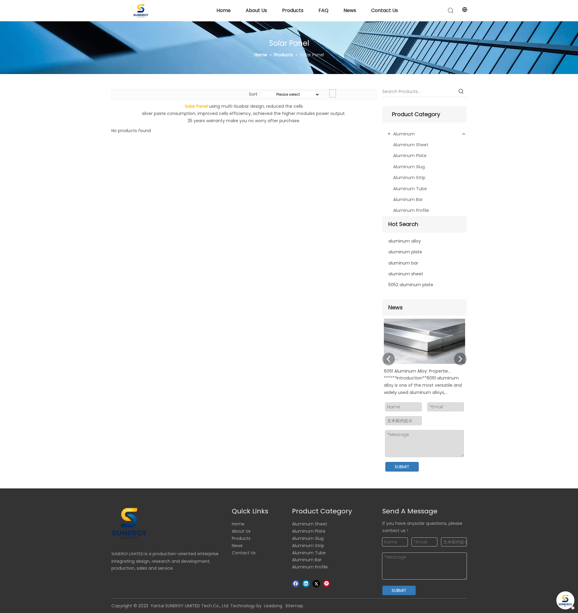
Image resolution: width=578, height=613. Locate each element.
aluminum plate (405, 252)
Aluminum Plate (410, 156)
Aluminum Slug (409, 167)
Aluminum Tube (410, 189)
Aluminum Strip (409, 178)
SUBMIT (402, 467)
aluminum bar (403, 263)
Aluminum (404, 134)
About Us (256, 10)
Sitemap (294, 606)
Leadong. (273, 606)
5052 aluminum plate (410, 285)
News (349, 10)
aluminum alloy (404, 241)
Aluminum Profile (411, 210)
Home (223, 10)
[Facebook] (296, 583)
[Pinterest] (326, 583)
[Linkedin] (306, 583)
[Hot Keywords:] (461, 91)
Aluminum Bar (408, 200)
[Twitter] (316, 583)
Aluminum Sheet (410, 145)
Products (292, 10)
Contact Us (384, 10)
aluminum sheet (405, 274)
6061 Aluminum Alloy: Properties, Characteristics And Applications (418, 371)
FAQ (323, 10)
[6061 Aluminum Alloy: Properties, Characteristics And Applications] (424, 364)
